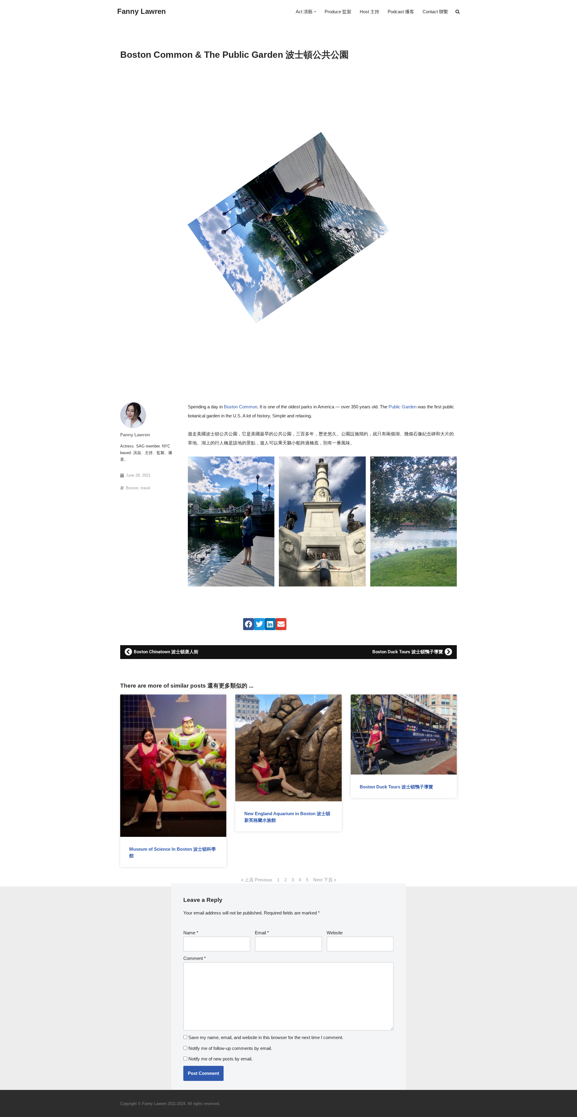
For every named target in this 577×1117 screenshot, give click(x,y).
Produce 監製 (338, 11)
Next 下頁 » (324, 879)
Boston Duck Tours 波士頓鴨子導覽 (396, 786)
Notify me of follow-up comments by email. (230, 1048)
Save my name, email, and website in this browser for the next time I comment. (265, 1037)
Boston (132, 488)
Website (335, 932)
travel (145, 488)
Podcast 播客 (401, 11)
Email (262, 932)
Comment (194, 958)
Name (190, 932)
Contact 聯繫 (435, 11)
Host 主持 (369, 11)
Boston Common (240, 406)
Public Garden (403, 406)
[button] (315, 12)
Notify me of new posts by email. (220, 1058)
